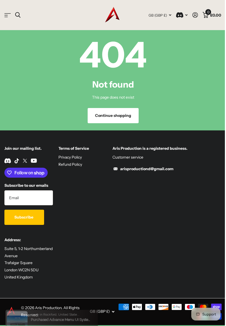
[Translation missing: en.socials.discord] (7, 160)
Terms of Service (73, 148)
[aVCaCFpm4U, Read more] (182, 15)
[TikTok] (17, 160)
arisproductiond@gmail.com (146, 168)
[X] (25, 161)
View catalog (7, 15)
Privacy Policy (70, 157)
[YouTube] (34, 161)
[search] (17, 15)
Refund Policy (70, 164)
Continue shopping (113, 115)
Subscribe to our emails (26, 185)
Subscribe (24, 217)
